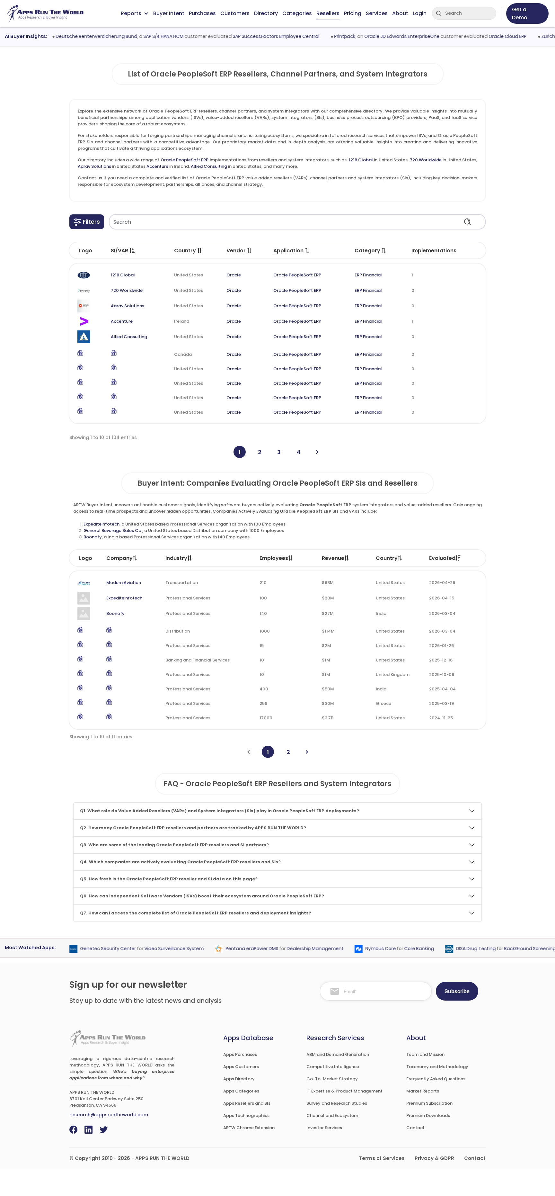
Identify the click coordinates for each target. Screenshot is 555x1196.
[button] (86, 221)
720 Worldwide (426, 160)
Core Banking (406, 948)
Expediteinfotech (101, 524)
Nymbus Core (367, 948)
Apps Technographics (246, 1115)
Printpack (331, 36)
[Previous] (248, 752)
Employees (274, 558)
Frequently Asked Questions (435, 1079)
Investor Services (324, 1128)
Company (119, 558)
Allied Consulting (209, 166)
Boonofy (93, 537)
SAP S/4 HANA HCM (150, 36)
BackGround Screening (516, 948)
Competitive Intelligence (332, 1067)
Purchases (202, 13)
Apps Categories (241, 1091)
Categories (297, 13)
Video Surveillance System (160, 948)
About (400, 13)
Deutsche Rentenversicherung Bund (83, 36)
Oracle (233, 275)
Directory (266, 13)
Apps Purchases (240, 1054)
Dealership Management (301, 948)
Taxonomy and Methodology (437, 1067)
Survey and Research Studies (336, 1103)
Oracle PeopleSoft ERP (185, 160)
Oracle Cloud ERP (494, 36)
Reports (131, 13)
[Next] (317, 452)
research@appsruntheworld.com (108, 1114)
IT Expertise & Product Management (344, 1091)
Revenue (333, 558)
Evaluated (442, 558)
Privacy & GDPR (434, 1158)
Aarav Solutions (94, 166)
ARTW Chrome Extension (249, 1128)
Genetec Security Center (95, 948)
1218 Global (361, 160)
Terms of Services (382, 1158)
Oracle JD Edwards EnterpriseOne (388, 36)
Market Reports (422, 1091)
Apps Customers (241, 1067)
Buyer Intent (168, 13)
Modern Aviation (123, 583)
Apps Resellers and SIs (246, 1103)
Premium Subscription (429, 1103)
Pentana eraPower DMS (238, 948)
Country (387, 558)
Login (420, 13)
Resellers (327, 13)
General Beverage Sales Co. (113, 530)
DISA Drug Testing (462, 948)
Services (377, 13)
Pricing (352, 13)
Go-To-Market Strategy (332, 1079)
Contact (415, 1128)
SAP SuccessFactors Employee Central (262, 36)
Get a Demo (519, 13)
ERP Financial (368, 275)
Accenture (157, 166)
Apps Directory (239, 1079)
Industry (176, 558)
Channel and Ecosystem (332, 1115)
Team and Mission (425, 1054)
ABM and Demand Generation (337, 1054)
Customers (235, 13)
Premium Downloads (428, 1115)
